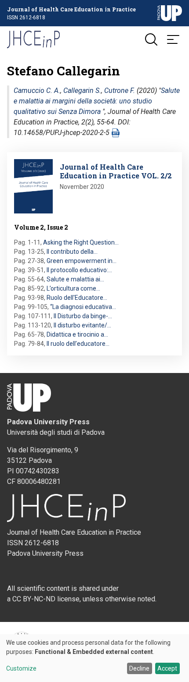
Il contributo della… (72, 251)
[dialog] (94, 658)
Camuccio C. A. (37, 90)
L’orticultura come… (73, 288)
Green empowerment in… (81, 260)
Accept (167, 668)
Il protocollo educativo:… (79, 270)
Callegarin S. (82, 90)
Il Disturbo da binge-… (83, 316)
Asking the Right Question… (81, 242)
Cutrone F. (119, 90)
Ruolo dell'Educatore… (77, 297)
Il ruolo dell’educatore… (78, 343)
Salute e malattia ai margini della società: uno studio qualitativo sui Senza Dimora (97, 101)
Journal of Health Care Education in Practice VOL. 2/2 (116, 171)
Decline (139, 668)
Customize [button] (21, 668)
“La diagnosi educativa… (83, 306)
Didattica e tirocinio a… (77, 334)
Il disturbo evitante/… (82, 325)
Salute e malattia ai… (75, 279)
